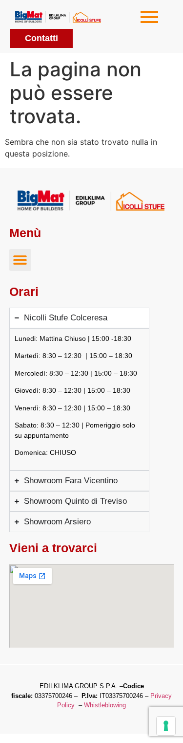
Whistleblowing (105, 705)
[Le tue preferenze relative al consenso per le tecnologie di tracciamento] (166, 726)
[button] (20, 260)
